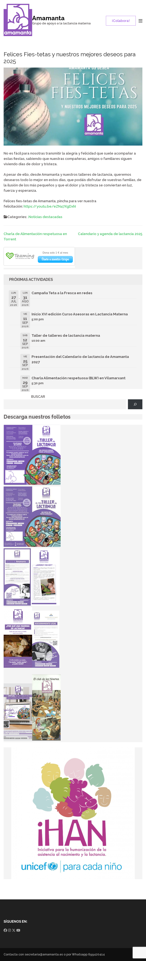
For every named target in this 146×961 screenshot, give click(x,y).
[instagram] (9, 930)
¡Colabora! (121, 21)
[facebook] (5, 930)
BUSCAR (38, 397)
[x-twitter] (13, 930)
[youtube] (18, 930)
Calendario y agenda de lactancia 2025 (110, 234)
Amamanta (48, 18)
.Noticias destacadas (45, 217)
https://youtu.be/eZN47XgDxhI (50, 206)
